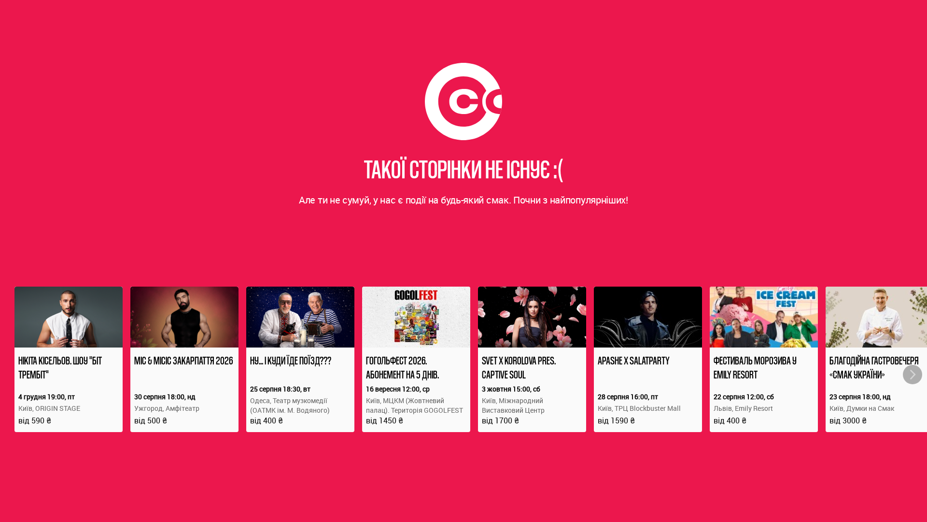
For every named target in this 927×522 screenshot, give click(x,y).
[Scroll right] (912, 374)
